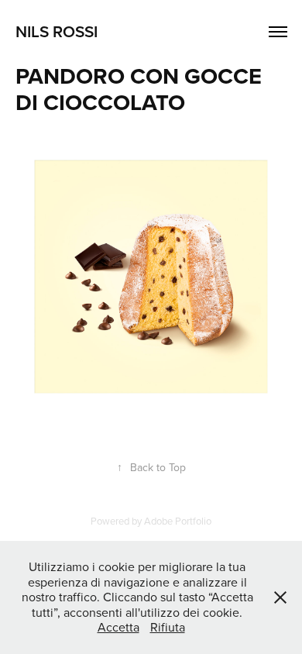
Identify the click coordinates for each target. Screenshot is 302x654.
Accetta (118, 626)
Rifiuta (167, 626)
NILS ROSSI (56, 31)
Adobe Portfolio (177, 521)
